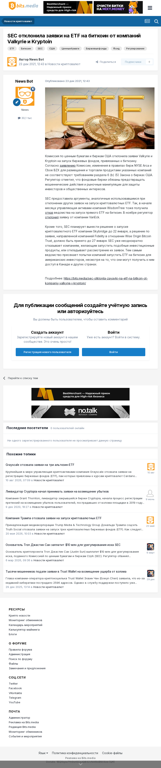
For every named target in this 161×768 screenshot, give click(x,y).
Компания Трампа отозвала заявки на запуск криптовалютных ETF (54, 518)
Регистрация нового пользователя (47, 352)
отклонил (52, 217)
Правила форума (20, 649)
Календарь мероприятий (25, 625)
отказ (49, 212)
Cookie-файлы (112, 753)
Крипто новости (19, 615)
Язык (42, 753)
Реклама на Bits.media (24, 722)
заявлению (68, 165)
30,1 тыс (26, 118)
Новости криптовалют (64, 64)
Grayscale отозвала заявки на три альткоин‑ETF (40, 464)
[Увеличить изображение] (100, 118)
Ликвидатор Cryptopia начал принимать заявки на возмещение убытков (57, 491)
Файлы (13, 663)
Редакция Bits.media (22, 726)
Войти (113, 352)
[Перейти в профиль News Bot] (12, 61)
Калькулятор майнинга (24, 629)
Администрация (19, 654)
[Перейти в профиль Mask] (150, 546)
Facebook (15, 688)
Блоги (13, 634)
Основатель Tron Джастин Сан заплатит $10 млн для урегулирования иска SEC (63, 545)
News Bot (36, 59)
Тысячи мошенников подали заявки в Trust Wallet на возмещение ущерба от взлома (66, 571)
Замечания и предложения (27, 668)
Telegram (15, 697)
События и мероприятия (25, 736)
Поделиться (107, 61)
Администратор (19, 717)
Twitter (13, 683)
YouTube (14, 702)
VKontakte (15, 693)
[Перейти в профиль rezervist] (150, 493)
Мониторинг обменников (25, 620)
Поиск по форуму (20, 659)
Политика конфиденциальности (75, 753)
